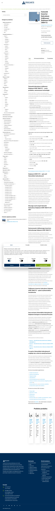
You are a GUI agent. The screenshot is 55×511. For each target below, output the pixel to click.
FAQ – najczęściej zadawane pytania (45, 480)
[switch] (21, 261)
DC (5, 107)
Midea (6, 157)
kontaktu (36, 401)
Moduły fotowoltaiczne (33, 372)
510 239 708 (14, 498)
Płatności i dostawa (33, 467)
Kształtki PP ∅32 (9, 190)
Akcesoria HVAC (32, 397)
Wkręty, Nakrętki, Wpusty (9, 130)
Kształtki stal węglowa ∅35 (10, 197)
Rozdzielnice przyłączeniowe (9, 133)
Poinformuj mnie (47, 42)
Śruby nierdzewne (7, 128)
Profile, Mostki (7, 123)
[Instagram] (6, 506)
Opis (30, 58)
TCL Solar (6, 27)
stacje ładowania (46, 284)
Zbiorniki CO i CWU (33, 392)
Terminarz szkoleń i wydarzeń (45, 474)
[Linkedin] (12, 506)
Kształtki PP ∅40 (8, 192)
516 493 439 (16, 497)
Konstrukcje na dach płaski (8, 116)
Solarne (6, 147)
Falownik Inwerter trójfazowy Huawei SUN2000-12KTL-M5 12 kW (44, 433)
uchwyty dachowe (41, 380)
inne (5, 32)
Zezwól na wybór (27, 265)
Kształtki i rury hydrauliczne (10, 183)
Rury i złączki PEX (8, 210)
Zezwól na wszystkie (43, 265)
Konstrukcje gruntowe (33, 379)
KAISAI (5, 161)
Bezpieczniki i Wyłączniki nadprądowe (11, 140)
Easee (6, 102)
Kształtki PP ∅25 (9, 188)
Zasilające (7, 150)
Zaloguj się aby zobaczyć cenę (46, 25)
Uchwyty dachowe (7, 120)
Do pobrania (50, 58)
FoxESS (7, 37)
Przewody (6, 145)
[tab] (30, 58)
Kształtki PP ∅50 (8, 193)
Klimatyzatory (32, 394)
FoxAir (5, 159)
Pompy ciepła (31, 391)
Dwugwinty (6, 126)
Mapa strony (31, 473)
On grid (6, 35)
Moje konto (31, 465)
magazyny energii (37, 284)
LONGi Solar (7, 24)
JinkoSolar (6, 25)
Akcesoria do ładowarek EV (9, 112)
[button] (38, 13)
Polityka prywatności (33, 470)
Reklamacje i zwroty (33, 468)
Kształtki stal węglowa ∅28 (10, 195)
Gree (5, 175)
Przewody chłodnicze (8, 209)
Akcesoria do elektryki (9, 154)
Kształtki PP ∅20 (9, 187)
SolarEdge (7, 40)
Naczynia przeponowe (8, 204)
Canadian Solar (7, 29)
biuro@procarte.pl (8, 490)
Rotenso (6, 162)
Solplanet (43, 52)
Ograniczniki (7, 135)
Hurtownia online (32, 462)
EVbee (6, 110)
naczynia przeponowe (33, 399)
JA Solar (6, 30)
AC (5, 95)
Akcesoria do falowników (9, 64)
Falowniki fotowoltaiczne (8, 34)
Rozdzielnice (6, 142)
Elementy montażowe (33, 380)
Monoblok (6, 164)
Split (5, 166)
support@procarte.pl (9, 493)
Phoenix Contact (8, 138)
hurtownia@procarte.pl (9, 492)
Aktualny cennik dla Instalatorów (45, 471)
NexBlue (7, 104)
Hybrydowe (49, 51)
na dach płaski (42, 379)
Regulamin (31, 471)
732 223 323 (15, 500)
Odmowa (11, 265)
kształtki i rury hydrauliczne (43, 397)
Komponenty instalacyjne (9, 182)
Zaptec (6, 105)
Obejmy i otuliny (7, 205)
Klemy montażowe (8, 121)
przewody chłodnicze (42, 399)
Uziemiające (7, 149)
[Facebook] (4, 506)
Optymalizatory (32, 377)
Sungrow (7, 54)
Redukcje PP (7, 202)
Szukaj (25, 15)
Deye (6, 49)
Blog (30, 464)
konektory (42, 385)
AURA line (6, 173)
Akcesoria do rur (7, 180)
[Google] (17, 506)
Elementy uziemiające (8, 152)
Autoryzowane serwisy (46, 478)
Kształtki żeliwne (8, 200)
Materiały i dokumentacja (47, 476)
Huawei (7, 42)
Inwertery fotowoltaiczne (34, 374)
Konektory (6, 144)
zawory (50, 397)
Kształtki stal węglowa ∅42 (10, 198)
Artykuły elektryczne (33, 384)
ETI (6, 137)
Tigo (5, 88)
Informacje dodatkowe (39, 58)
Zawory (6, 212)
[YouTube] (9, 506)
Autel (6, 99)
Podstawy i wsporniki (8, 207)
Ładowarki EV (6, 94)
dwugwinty (47, 380)
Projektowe (7, 52)
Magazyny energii (32, 375)
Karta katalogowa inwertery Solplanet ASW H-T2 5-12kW (39, 171)
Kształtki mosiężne (9, 185)
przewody (42, 384)
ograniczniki (38, 385)
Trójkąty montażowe (8, 125)
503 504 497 (17, 495)
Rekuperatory (32, 395)
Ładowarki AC (7, 73)
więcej (6, 74)
